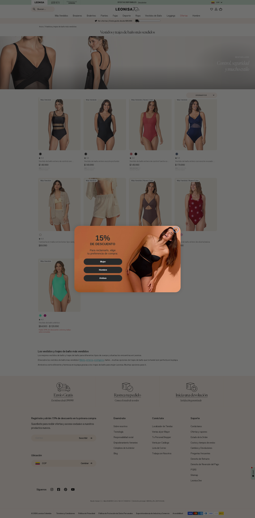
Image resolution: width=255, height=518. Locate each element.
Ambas (103, 278)
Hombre (103, 270)
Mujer (103, 262)
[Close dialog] (176, 229)
